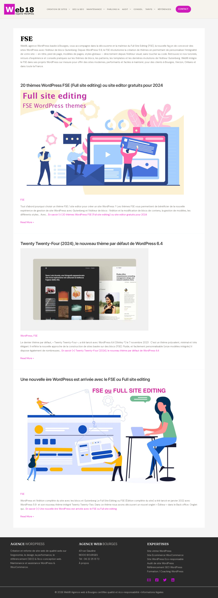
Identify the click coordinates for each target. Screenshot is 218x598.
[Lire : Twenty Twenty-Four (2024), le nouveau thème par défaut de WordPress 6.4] (84, 289)
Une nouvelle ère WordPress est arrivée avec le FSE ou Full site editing (85, 379)
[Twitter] (165, 580)
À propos (84, 563)
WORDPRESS (34, 544)
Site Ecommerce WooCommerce (165, 555)
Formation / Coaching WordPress (165, 571)
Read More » (27, 223)
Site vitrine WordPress (159, 551)
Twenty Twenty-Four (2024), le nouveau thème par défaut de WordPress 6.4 (91, 243)
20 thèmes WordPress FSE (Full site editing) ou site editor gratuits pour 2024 (91, 85)
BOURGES (109, 544)
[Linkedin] (173, 580)
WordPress (26, 335)
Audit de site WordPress (160, 563)
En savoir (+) (97, 214)
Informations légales (152, 592)
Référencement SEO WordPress (164, 567)
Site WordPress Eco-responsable (165, 559)
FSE (22, 199)
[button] (68, 9)
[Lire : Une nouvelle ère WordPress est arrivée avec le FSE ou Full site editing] (102, 436)
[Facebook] (157, 580)
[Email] (149, 580)
